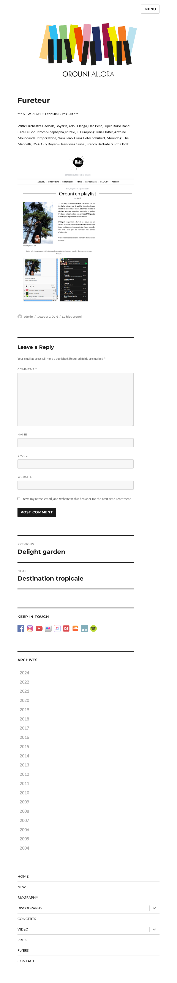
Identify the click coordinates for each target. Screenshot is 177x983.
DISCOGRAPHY (29, 908)
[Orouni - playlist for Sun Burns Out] (75, 227)
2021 (24, 691)
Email (22, 455)
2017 (24, 728)
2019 (24, 709)
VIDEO (22, 929)
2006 (24, 829)
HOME (22, 876)
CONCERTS (26, 919)
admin (28, 316)
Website (24, 476)
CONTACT (26, 961)
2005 (24, 838)
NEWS (22, 887)
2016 (24, 737)
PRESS (22, 940)
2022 (24, 682)
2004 (24, 848)
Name (22, 434)
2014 (24, 755)
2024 (24, 672)
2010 (24, 792)
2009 (24, 801)
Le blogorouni (72, 316)
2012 (24, 774)
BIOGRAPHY (27, 897)
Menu (150, 9)
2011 (24, 783)
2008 (24, 811)
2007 (24, 820)
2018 (24, 719)
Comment (27, 369)
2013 (24, 765)
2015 (24, 746)
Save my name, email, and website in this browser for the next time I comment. (77, 499)
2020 (24, 700)
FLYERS (23, 950)
